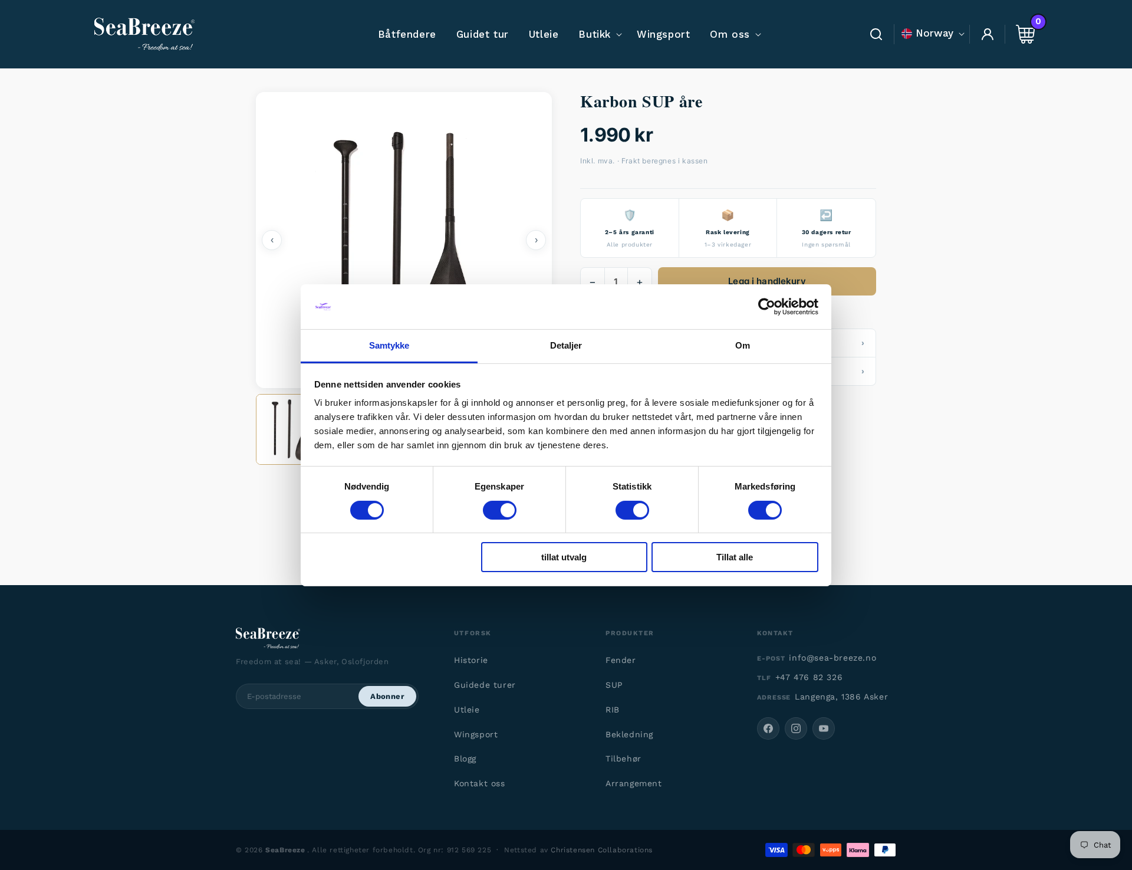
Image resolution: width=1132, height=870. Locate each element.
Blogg (465, 758)
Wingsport (476, 734)
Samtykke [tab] (389, 345)
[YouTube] (823, 728)
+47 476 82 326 (809, 677)
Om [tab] (742, 345)
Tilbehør (623, 758)
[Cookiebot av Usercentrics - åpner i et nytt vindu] (766, 307)
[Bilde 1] (291, 429)
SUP (614, 685)
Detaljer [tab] (566, 345)
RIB (613, 709)
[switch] (499, 510)
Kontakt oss (479, 783)
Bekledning (629, 734)
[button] (597, 34)
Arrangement (634, 783)
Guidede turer (485, 685)
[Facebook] (768, 728)
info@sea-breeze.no (832, 657)
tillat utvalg (564, 557)
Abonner (387, 696)
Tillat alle (734, 557)
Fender (621, 660)
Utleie (467, 709)
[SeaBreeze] (329, 638)
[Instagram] (796, 728)
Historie (471, 660)
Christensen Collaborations (602, 850)
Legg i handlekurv (767, 281)
